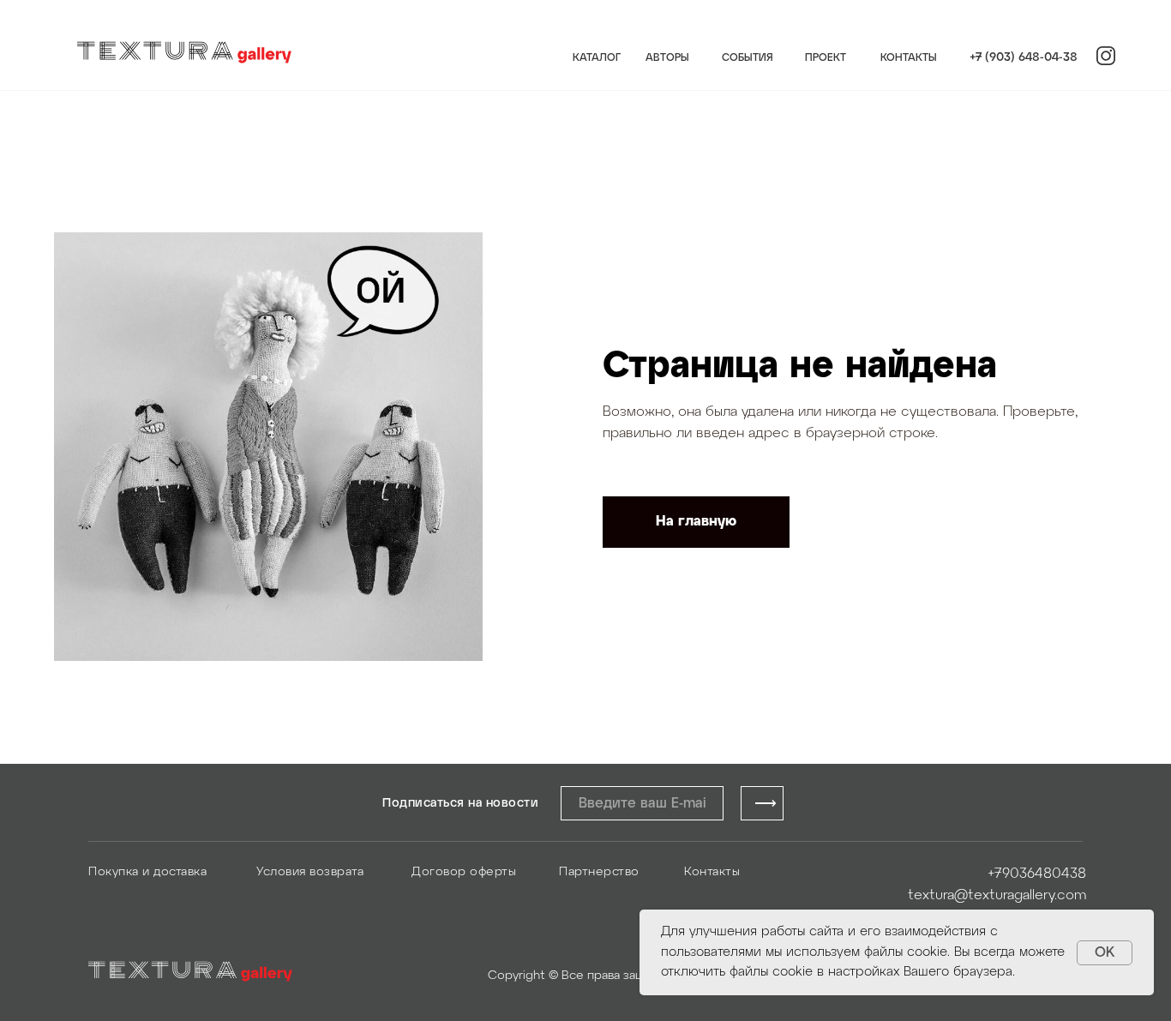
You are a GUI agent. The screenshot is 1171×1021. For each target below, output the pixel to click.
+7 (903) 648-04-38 (1024, 57)
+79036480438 (1037, 874)
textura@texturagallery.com (997, 895)
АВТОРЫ (667, 58)
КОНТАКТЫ (908, 58)
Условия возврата (309, 872)
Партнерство (599, 872)
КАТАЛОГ (597, 58)
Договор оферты (463, 872)
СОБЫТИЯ (747, 58)
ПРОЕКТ (825, 58)
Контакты (712, 872)
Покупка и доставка (147, 872)
